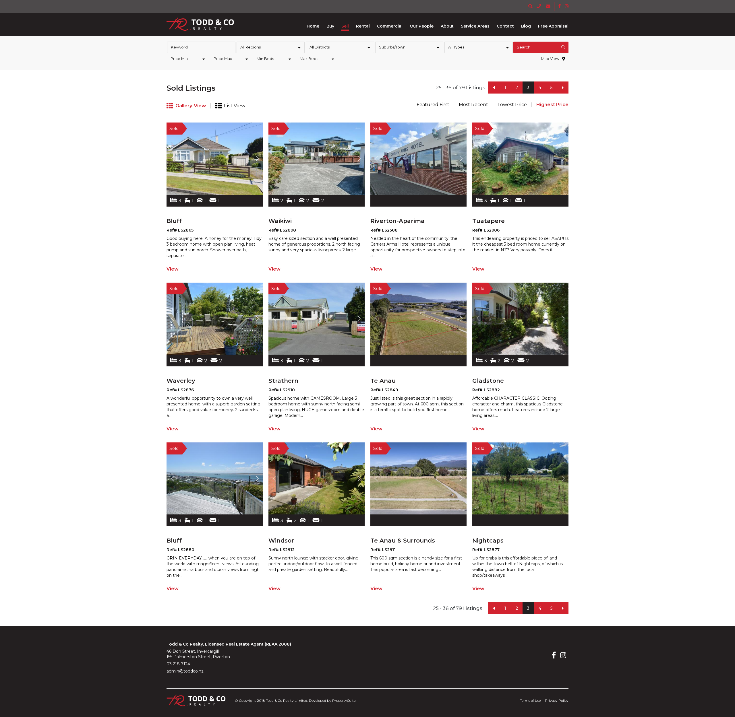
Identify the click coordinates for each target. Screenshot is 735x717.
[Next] (562, 87)
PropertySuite (343, 700)
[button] (330, 26)
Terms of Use (530, 700)
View (173, 269)
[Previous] (494, 87)
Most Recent (473, 104)
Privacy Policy (556, 700)
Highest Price (552, 104)
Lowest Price (512, 104)
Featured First (433, 104)
